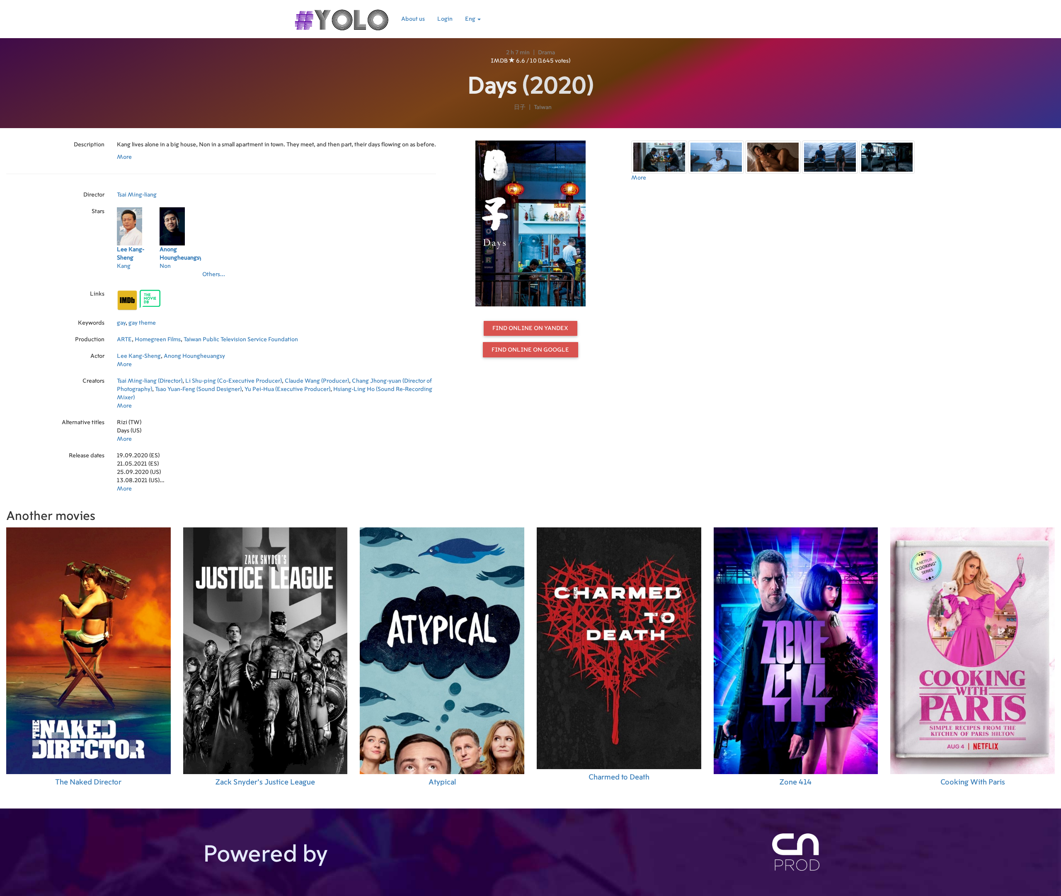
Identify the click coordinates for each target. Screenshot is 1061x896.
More (124, 157)
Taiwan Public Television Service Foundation (241, 339)
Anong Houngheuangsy (194, 356)
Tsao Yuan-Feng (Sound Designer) (198, 389)
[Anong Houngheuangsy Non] (181, 277)
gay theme (142, 323)
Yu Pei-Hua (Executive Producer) (287, 389)
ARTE (124, 339)
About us (413, 19)
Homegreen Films (158, 339)
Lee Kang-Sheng (139, 356)
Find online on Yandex (530, 328)
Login (445, 19)
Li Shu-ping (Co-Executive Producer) (233, 381)
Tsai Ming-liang (137, 195)
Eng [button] (471, 19)
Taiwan (543, 107)
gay (121, 323)
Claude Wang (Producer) (317, 381)
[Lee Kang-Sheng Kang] (138, 277)
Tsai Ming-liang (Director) (149, 381)
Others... (213, 274)
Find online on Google (530, 350)
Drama (546, 53)
